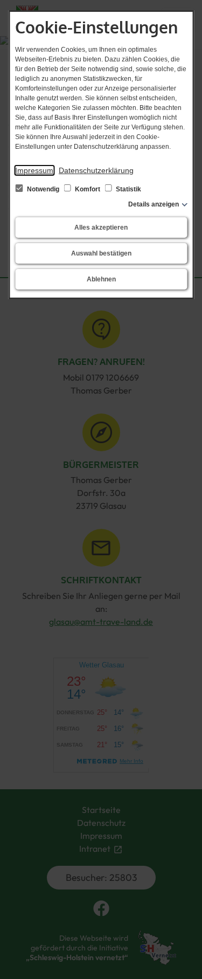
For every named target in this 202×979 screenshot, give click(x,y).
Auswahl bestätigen (101, 253)
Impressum (34, 170)
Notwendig (43, 189)
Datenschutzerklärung (96, 170)
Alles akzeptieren (101, 227)
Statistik (127, 189)
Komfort (87, 189)
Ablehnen (101, 279)
